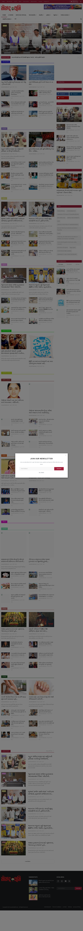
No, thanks (41, 472)
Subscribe (59, 469)
